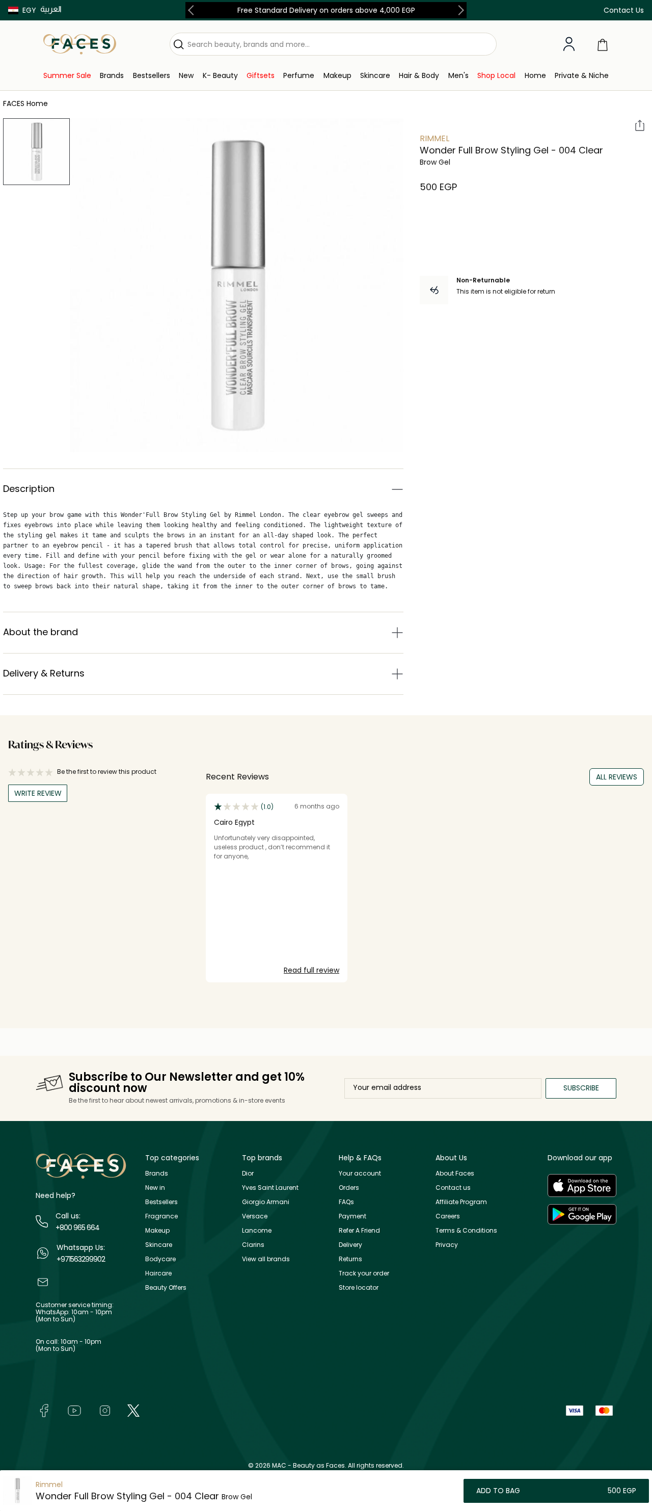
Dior (248, 1173)
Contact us (453, 1187)
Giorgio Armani (265, 1201)
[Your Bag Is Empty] (602, 44)
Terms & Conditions (466, 1230)
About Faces (455, 1173)
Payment (352, 1216)
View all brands (266, 1259)
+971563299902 (81, 1259)
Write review (38, 793)
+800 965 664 (77, 1227)
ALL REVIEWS (616, 777)
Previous (193, 10)
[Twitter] (133, 1409)
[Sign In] (569, 44)
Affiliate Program (461, 1201)
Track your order (364, 1273)
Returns (350, 1259)
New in (155, 1187)
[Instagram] (105, 1409)
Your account (360, 1173)
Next (459, 10)
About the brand (40, 632)
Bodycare (160, 1259)
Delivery (350, 1244)
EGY (29, 10)
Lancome (256, 1230)
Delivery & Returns (44, 673)
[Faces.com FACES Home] (79, 43)
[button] (22, 10)
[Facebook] (44, 1409)
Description (29, 488)
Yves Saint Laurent (270, 1187)
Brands (156, 1173)
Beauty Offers (165, 1287)
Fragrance (161, 1216)
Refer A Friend (359, 1230)
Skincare (158, 1244)
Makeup (157, 1230)
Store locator (358, 1287)
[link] (67, 75)
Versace (254, 1216)
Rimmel (434, 138)
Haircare (158, 1273)
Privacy (447, 1244)
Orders (349, 1187)
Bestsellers (161, 1201)
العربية (51, 9)
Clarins (253, 1244)
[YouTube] (74, 1409)
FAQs (346, 1201)
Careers (448, 1216)
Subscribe (581, 1088)
